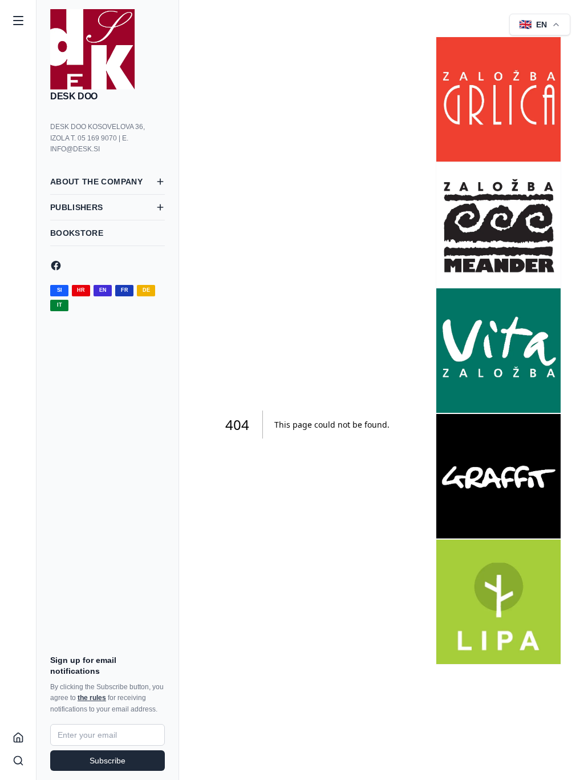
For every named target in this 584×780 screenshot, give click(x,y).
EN (103, 290)
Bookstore (76, 233)
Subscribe (107, 760)
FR (124, 290)
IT (59, 305)
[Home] (18, 737)
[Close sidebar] (18, 20)
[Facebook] (107, 265)
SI (59, 290)
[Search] (18, 760)
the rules (92, 698)
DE (146, 290)
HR (81, 290)
